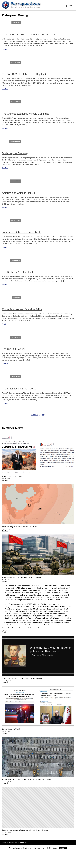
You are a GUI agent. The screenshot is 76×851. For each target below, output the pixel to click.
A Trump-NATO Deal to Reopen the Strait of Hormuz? (20, 628)
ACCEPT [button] (63, 848)
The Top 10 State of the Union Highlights (24, 74)
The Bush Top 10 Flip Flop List (19, 272)
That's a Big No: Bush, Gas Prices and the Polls (28, 34)
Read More (5, 49)
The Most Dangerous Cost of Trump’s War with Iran (20, 527)
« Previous (34, 415)
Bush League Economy (15, 153)
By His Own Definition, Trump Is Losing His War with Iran (22, 678)
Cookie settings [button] (52, 848)
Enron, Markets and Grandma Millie (22, 309)
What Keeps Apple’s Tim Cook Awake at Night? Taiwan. (21, 577)
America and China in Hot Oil (18, 192)
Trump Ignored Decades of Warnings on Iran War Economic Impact (25, 830)
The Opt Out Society (13, 348)
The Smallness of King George (19, 388)
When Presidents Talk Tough (12, 476)
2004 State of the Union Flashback (21, 232)
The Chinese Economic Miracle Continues (25, 113)
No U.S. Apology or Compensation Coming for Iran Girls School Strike (26, 779)
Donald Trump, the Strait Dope (12, 729)
